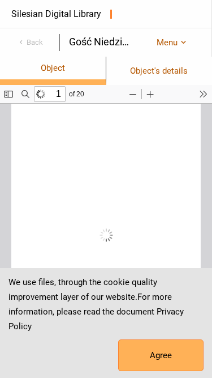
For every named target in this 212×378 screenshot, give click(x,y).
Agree (161, 355)
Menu (167, 42)
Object (53, 68)
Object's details (159, 71)
